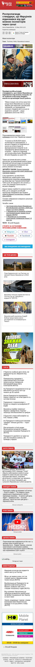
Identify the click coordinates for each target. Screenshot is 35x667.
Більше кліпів (17, 532)
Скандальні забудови (23, 661)
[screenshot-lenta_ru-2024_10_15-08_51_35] (11, 129)
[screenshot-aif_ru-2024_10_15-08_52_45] (5, 120)
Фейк (15, 41)
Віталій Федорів (13, 223)
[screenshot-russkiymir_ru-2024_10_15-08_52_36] (11, 120)
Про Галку (20, 663)
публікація (6, 137)
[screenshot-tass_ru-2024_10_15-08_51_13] (24, 129)
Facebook (25, 236)
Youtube (10, 236)
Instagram (10, 240)
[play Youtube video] (17, 522)
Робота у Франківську (23, 659)
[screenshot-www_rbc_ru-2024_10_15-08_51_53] (5, 129)
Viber (25, 232)
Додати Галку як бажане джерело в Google (21, 33)
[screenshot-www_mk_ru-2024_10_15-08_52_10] (24, 120)
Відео (12, 661)
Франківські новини (23, 41)
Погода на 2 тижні (17, 561)
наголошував (25, 179)
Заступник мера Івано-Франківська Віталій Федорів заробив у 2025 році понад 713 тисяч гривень (19, 207)
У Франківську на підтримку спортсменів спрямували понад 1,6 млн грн (19, 218)
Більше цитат (17, 554)
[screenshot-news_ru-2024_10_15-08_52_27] (17, 120)
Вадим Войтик (10, 27)
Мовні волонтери (8, 38)
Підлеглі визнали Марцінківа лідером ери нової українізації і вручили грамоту (17, 171)
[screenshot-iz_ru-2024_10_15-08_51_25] (17, 129)
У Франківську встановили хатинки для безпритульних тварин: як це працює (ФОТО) (18, 213)
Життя (11, 659)
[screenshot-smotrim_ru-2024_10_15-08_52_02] (30, 120)
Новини (6, 658)
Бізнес (5, 659)
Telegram (10, 232)
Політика (10, 41)
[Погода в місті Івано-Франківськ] (17, 559)
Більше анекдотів (17, 505)
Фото (7, 661)
